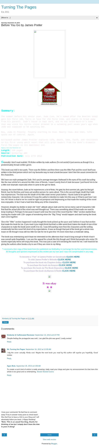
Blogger (54, 444)
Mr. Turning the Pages (16, 349)
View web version (49, 439)
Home (50, 435)
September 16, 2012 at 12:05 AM (38, 349)
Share (5, 322)
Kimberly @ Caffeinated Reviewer (20, 335)
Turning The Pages (18, 7)
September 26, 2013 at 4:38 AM (28, 366)
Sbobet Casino (48, 372)
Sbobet (39, 372)
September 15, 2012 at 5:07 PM (47, 335)
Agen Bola (11, 366)
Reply (9, 342)
